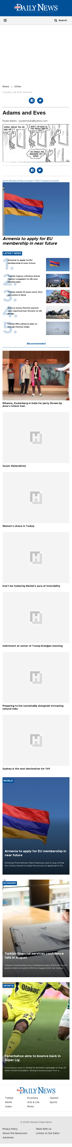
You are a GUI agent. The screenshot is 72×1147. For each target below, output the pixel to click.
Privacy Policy (10, 1129)
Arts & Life (33, 1102)
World (8, 1102)
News (6, 86)
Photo (30, 1107)
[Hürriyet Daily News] (36, 8)
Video (8, 1107)
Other (17, 86)
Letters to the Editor (48, 1133)
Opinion (54, 1098)
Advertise (8, 1138)
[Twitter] (40, 101)
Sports (53, 1102)
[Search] (55, 20)
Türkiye (9, 1098)
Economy (32, 1098)
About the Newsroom (15, 1133)
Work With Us (43, 1129)
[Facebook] (32, 101)
